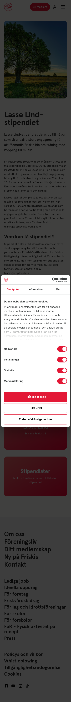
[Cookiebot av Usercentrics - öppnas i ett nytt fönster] (52, 279)
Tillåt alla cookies (35, 396)
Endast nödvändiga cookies (35, 419)
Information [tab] (35, 289)
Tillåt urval (35, 407)
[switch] (62, 359)
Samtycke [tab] (13, 289)
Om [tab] (58, 289)
